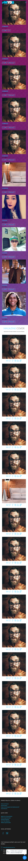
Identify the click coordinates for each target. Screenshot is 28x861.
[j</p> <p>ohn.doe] (13, 447)
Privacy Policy (4, 805)
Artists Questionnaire (6, 818)
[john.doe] (8, 30)
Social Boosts (4, 808)
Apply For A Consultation (6, 816)
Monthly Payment (5, 819)
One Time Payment (5, 821)
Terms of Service (5, 804)
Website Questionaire (6, 822)
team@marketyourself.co (9, 847)
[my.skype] (10, 63)
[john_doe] (5, 30)
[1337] (12, 63)
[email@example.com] (3, 30)
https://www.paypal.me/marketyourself (10, 807)
